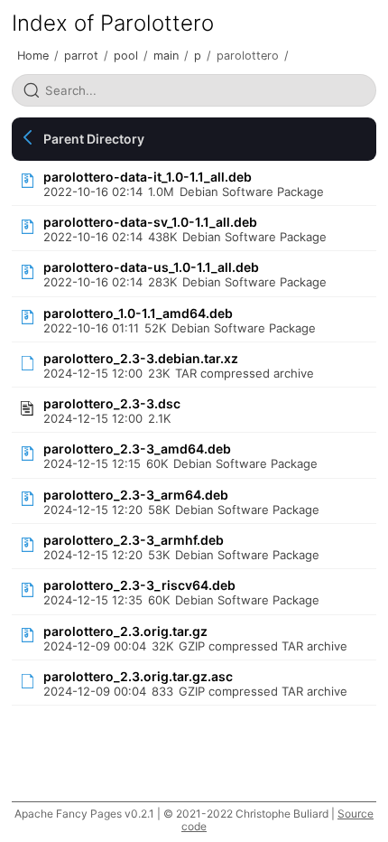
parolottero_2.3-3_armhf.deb (133, 539)
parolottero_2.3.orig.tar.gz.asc (138, 676)
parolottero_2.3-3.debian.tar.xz (140, 358)
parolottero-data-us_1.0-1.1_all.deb (151, 267)
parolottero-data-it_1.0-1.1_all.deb (147, 176)
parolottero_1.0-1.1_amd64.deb (138, 313)
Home (33, 55)
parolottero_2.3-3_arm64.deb (135, 494)
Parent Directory (93, 138)
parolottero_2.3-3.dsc (111, 403)
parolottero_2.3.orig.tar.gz (125, 631)
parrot (81, 55)
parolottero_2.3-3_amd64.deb (137, 448)
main (166, 55)
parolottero (248, 55)
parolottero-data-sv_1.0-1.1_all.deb (150, 221)
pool (126, 55)
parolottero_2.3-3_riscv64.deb (139, 585)
